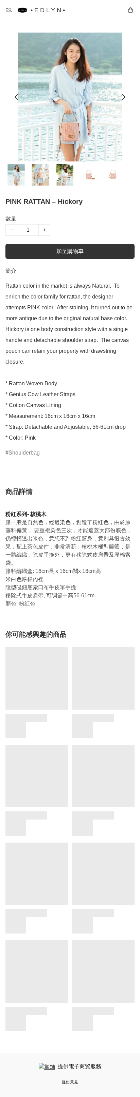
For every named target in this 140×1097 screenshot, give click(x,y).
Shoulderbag (24, 453)
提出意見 (70, 1082)
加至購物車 (70, 251)
